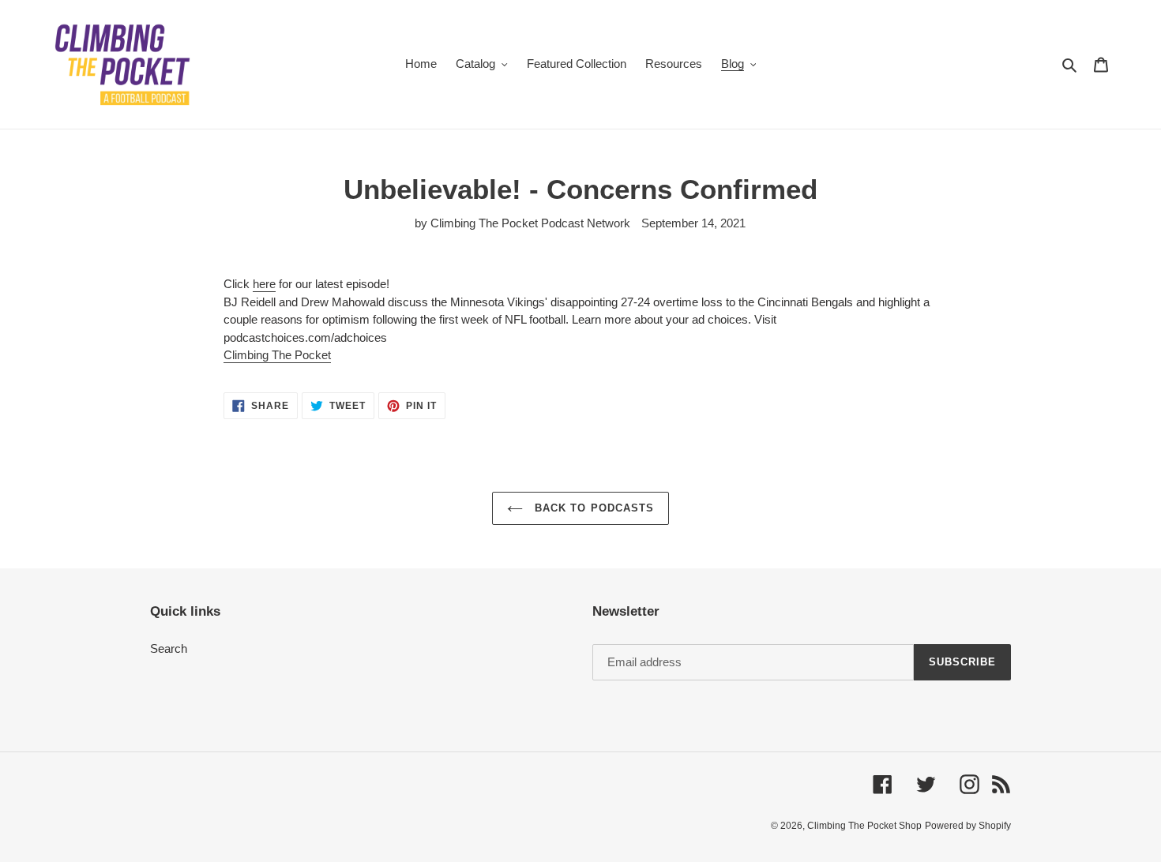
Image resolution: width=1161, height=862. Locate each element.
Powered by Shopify (968, 825)
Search (168, 648)
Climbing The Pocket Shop (864, 825)
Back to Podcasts (592, 508)
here (264, 283)
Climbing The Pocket (277, 355)
